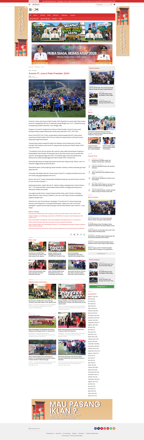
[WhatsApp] (111, 428)
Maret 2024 (91, 365)
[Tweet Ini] (74, 234)
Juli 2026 (90, 299)
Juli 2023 (90, 384)
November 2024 (92, 346)
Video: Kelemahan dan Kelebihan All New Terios (103, 173)
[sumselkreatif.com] (34, 9)
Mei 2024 (90, 360)
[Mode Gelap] (114, 4)
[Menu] (30, 4)
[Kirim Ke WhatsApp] (84, 234)
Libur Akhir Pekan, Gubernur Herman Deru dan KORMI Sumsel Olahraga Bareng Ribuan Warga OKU (103, 184)
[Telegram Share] (81, 234)
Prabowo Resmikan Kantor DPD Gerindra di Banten (103, 167)
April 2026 (90, 306)
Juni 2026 (90, 301)
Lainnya (72, 15)
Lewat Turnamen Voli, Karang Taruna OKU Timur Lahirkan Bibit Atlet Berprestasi (114, 1)
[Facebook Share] (71, 234)
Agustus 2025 (91, 325)
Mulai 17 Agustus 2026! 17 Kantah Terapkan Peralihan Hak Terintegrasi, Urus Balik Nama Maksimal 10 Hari (100, 248)
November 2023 (92, 374)
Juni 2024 (90, 358)
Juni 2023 (90, 386)
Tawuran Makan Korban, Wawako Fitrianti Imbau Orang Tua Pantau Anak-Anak (103, 190)
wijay (33, 76)
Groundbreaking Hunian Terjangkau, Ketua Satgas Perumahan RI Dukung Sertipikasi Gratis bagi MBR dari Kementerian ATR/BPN (48, 1)
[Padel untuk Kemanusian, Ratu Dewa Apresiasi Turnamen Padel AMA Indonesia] (37, 265)
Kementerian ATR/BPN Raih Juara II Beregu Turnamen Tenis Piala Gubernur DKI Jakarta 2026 (54, 213)
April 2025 (90, 334)
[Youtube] (107, 428)
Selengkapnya (101, 253)
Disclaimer (81, 433)
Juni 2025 (90, 329)
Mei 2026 (90, 303)
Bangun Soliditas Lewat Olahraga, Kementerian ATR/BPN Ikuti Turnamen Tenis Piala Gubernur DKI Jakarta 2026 (56, 216)
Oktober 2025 (92, 320)
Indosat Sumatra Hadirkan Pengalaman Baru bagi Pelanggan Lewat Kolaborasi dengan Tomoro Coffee (94, 147)
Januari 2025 (91, 341)
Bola (30, 70)
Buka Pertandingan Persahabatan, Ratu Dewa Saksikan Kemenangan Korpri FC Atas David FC (55, 220)
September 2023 (92, 379)
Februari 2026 (92, 310)
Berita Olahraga (45, 19)
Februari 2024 (92, 367)
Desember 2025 (92, 315)
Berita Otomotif (34, 19)
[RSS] (114, 428)
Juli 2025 (90, 327)
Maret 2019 (91, 395)
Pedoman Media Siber (92, 433)
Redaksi (74, 433)
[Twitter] (98, 428)
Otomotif (55, 15)
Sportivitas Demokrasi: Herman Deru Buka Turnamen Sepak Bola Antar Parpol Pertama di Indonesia (56, 228)
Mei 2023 (90, 388)
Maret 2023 (91, 393)
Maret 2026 (91, 308)
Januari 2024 (91, 370)
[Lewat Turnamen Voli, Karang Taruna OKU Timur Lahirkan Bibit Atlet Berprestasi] (93, 102)
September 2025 (92, 322)
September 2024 (92, 351)
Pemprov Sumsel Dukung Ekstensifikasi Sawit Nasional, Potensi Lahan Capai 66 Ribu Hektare (101, 242)
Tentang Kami (50, 433)
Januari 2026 (91, 313)
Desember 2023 (92, 372)
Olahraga (64, 15)
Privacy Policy (66, 433)
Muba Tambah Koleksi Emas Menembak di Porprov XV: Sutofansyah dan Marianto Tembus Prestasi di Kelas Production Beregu (57, 225)
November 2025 (92, 318)
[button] (111, 4)
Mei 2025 (90, 332)
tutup (26, 7)
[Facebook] (95, 428)
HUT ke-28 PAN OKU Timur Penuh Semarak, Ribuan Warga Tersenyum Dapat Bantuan (101, 88)
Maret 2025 (91, 336)
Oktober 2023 (92, 377)
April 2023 (90, 391)
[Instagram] (104, 428)
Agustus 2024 (91, 353)
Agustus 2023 (91, 381)
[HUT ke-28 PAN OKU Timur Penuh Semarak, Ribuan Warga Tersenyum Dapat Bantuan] (101, 78)
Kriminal (42, 15)
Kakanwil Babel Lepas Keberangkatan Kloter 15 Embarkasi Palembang (109, 147)
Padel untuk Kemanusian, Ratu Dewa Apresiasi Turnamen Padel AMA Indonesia (50, 222)
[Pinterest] (101, 428)
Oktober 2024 (92, 348)
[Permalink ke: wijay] (30, 77)
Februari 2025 (92, 339)
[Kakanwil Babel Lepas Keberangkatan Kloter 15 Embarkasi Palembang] (109, 140)
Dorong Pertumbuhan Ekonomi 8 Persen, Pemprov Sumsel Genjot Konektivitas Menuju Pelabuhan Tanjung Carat (100, 133)
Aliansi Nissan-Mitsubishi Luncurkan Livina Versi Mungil (103, 178)
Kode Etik (58, 433)
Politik (48, 15)
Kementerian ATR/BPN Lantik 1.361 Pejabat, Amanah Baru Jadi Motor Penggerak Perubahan (101, 161)
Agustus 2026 (91, 296)
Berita (35, 15)
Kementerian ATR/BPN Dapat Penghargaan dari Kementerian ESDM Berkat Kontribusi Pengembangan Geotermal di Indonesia (101, 236)
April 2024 (90, 362)
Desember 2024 (92, 344)
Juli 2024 (90, 355)
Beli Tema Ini (36, 4)
